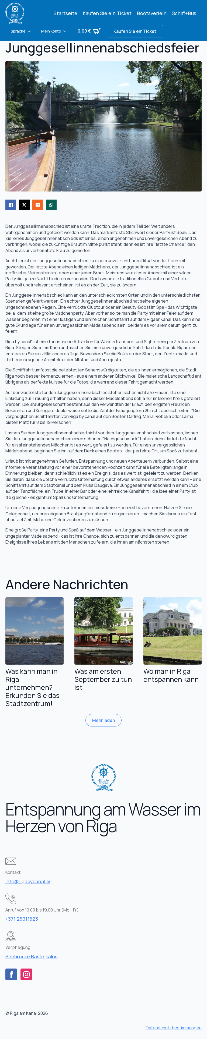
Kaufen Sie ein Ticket (107, 13)
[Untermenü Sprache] (31, 31)
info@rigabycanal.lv (27, 881)
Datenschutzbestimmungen (174, 1028)
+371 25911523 (21, 919)
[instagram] (26, 974)
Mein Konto (51, 31)
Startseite (65, 13)
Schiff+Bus (184, 13)
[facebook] (11, 974)
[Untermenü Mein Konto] (66, 31)
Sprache (18, 31)
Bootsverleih (152, 13)
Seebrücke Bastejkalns (31, 956)
